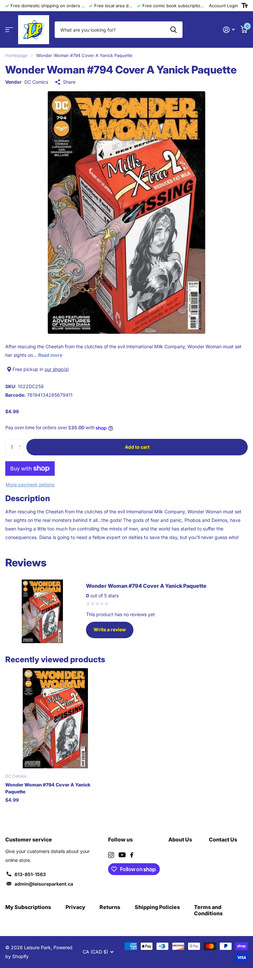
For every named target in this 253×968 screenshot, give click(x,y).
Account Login (223, 5)
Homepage (16, 55)
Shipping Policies (157, 907)
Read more (50, 355)
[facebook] (131, 855)
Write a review (110, 629)
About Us (180, 839)
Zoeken (173, 29)
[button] (21, 441)
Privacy (75, 907)
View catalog (9, 30)
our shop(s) (56, 369)
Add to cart (137, 447)
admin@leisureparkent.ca (43, 884)
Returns (109, 907)
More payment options (30, 484)
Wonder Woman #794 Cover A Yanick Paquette (47, 788)
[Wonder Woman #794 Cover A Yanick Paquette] (55, 718)
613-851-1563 (30, 874)
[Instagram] (111, 855)
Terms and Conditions (208, 910)
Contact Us (223, 839)
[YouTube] (122, 854)
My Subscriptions (28, 907)
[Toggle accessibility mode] (244, 5)
